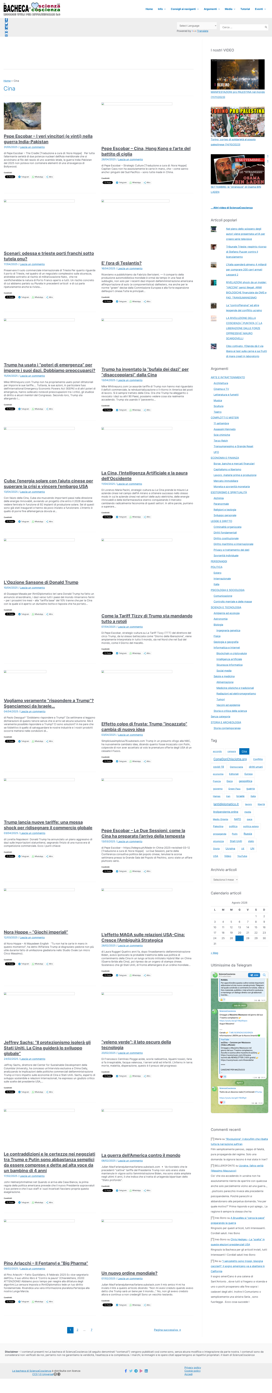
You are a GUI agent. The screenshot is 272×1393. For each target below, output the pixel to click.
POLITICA (216, 566)
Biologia (218, 624)
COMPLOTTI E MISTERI (225, 417)
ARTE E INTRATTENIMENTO (228, 377)
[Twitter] (131, 1371)
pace (249, 819)
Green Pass (234, 788)
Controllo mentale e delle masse (233, 601)
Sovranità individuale (226, 555)
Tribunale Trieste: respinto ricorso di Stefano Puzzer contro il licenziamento (246, 251)
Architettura (221, 383)
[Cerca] (266, 27)
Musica (218, 400)
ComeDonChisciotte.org (230, 759)
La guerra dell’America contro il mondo (140, 1155)
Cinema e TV (221, 388)
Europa (249, 773)
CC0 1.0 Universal (42, 1374)
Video (227, 856)
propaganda (219, 833)
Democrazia (236, 766)
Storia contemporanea (227, 728)
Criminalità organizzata (227, 526)
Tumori (220, 699)
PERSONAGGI (219, 561)
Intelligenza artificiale (229, 659)
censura (232, 751)
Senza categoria (220, 716)
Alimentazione (224, 682)
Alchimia (219, 498)
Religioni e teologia (225, 509)
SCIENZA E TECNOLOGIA (226, 607)
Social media (223, 670)
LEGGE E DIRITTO (221, 521)
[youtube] (6, 31)
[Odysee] (141, 1371)
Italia (216, 584)
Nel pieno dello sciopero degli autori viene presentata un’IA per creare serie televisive (245, 233)
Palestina (218, 826)
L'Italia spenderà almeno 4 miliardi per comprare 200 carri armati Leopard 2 (246, 269)
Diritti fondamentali (225, 532)
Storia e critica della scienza (230, 710)
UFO (216, 452)
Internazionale (222, 578)
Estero (217, 572)
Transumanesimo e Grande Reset (233, 446)
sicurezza (218, 841)
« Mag (214, 952)
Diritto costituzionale (226, 538)
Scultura (218, 406)
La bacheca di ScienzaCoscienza (31, 1370)
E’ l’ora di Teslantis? (121, 263)
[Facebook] (126, 1371)
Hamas (216, 796)
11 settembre (221, 423)
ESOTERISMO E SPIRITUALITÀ (229, 492)
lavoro (248, 804)
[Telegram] (136, 1371)
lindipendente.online (225, 811)
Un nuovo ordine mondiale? (129, 1273)
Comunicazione (223, 595)
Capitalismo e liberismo (227, 469)
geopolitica (245, 781)
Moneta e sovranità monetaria (232, 486)
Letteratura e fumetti (226, 394)
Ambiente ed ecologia (227, 613)
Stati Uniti (236, 841)
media (247, 812)
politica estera (251, 826)
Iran (228, 796)
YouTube (242, 856)
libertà (261, 804)
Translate (202, 30)
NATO (237, 819)
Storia (216, 848)
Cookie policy (192, 1370)
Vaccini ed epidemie (228, 705)
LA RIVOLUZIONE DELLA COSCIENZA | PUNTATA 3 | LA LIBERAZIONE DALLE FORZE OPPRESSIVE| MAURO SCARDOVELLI (244, 328)
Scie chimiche (222, 434)
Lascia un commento (32, 147)
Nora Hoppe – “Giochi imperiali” (36, 932)
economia (218, 774)
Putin (235, 833)
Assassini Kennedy (225, 429)
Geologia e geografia (226, 641)
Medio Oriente (220, 819)
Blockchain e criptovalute (231, 653)
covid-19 (218, 766)
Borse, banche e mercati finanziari (234, 463)
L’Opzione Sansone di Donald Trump (41, 582)
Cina (244, 751)
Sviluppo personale (225, 515)
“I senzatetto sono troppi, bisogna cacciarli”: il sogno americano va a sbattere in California (238, 1266)
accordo (217, 751)
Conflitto (258, 759)
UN (252, 848)
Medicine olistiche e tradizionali (235, 687)
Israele (240, 796)
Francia (217, 781)
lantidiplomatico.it (226, 804)
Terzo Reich (221, 440)
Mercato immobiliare (226, 480)
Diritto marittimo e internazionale (233, 544)
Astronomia (221, 618)
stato (251, 841)
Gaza (230, 781)
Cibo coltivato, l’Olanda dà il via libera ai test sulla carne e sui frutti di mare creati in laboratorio (246, 351)
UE (242, 848)
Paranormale (221, 503)
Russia (248, 833)
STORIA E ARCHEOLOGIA (226, 722)
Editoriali (234, 774)
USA (215, 856)
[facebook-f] (6, 20)
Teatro (218, 411)
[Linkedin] (146, 1371)
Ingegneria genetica (228, 630)
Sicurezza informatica (229, 664)
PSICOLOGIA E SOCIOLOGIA (228, 590)
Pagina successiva (167, 1330)
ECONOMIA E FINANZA (225, 457)
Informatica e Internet (227, 647)
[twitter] (6, 23)
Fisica (217, 636)
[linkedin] (6, 34)
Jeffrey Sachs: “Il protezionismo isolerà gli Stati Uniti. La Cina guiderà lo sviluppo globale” (47, 1048)
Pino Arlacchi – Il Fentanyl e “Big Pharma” (46, 1263)
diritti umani (256, 766)
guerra (250, 788)
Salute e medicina (224, 676)
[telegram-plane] (6, 27)
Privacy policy (192, 1367)
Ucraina (230, 848)
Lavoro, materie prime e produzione (235, 475)
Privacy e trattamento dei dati (231, 549)
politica (233, 826)
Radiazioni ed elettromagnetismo (236, 693)
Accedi (188, 1374)
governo (218, 788)
